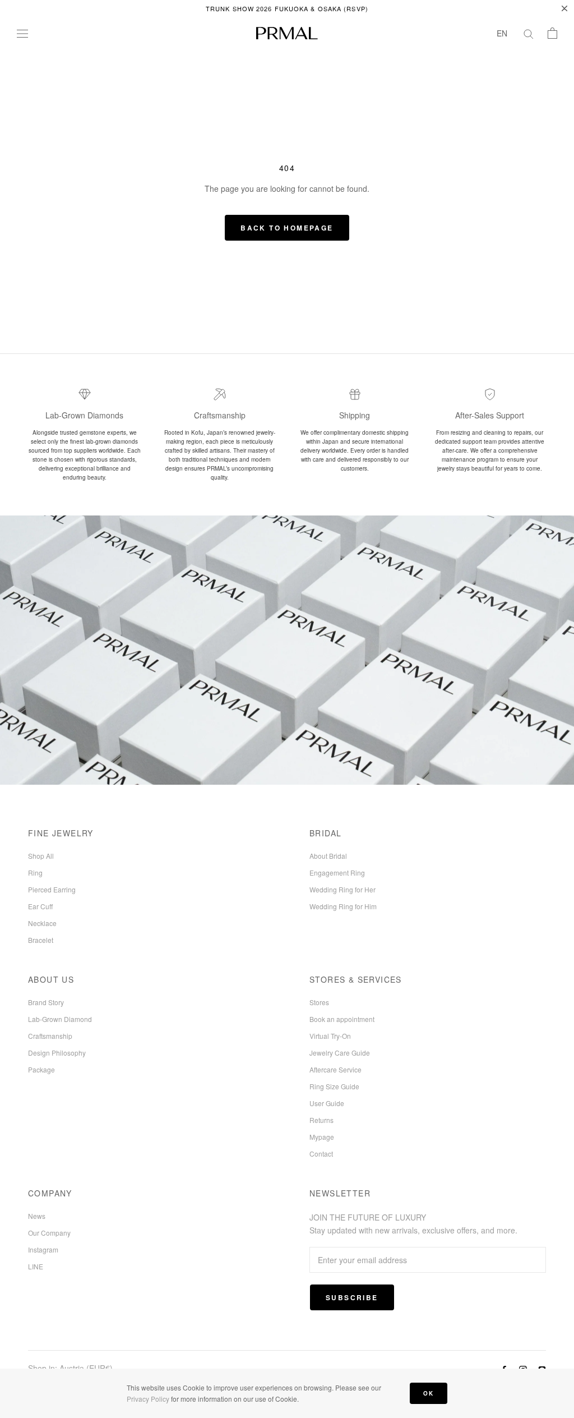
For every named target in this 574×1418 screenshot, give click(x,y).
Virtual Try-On (330, 1036)
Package (41, 1069)
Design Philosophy (57, 1052)
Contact (321, 1153)
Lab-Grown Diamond (60, 1019)
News (36, 1216)
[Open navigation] (22, 33)
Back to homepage (286, 228)
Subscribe (352, 1297)
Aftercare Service (335, 1069)
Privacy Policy (148, 1398)
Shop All (41, 855)
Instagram (43, 1249)
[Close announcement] (564, 8)
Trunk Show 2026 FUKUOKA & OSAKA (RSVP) (287, 8)
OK (428, 1393)
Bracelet (40, 940)
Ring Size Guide (334, 1086)
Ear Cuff (40, 906)
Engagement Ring (337, 872)
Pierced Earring (52, 889)
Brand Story (46, 1002)
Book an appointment (341, 1019)
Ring (35, 872)
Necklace (42, 923)
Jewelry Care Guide (339, 1052)
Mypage (321, 1136)
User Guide (326, 1103)
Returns (321, 1120)
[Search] (529, 33)
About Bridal (328, 855)
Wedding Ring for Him (343, 906)
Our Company (49, 1232)
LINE (35, 1266)
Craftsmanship (50, 1036)
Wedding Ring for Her (342, 889)
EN (502, 33)
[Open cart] (552, 33)
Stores (319, 1002)
